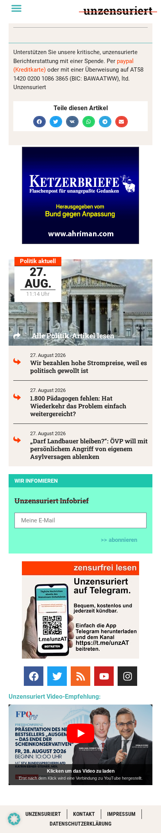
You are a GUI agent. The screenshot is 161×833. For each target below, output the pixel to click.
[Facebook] (33, 676)
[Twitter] (57, 676)
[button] (16, 8)
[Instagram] (127, 676)
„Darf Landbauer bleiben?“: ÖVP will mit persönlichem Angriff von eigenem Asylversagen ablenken (89, 448)
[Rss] (80, 676)
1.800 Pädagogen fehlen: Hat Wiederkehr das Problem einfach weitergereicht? (78, 406)
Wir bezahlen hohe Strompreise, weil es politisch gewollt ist (88, 366)
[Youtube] (104, 676)
